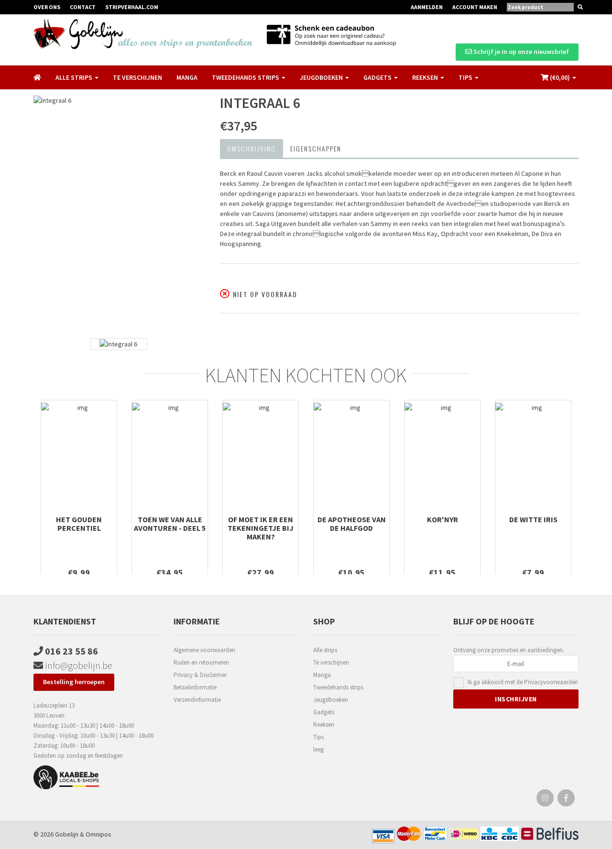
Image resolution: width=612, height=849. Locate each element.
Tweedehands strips (338, 687)
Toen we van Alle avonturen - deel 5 (170, 524)
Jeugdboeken (330, 700)
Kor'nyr (442, 519)
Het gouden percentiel (79, 524)
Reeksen (323, 724)
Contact (83, 7)
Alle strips (325, 650)
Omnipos (98, 834)
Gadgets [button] (378, 77)
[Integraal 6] (119, 214)
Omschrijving (251, 148)
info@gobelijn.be (77, 665)
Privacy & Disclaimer (200, 675)
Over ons (46, 7)
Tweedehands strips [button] (246, 77)
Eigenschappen (315, 148)
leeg (318, 749)
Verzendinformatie (197, 700)
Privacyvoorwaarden (551, 682)
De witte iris (533, 519)
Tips (318, 737)
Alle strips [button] (74, 77)
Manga (186, 77)
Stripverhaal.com (131, 7)
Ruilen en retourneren (201, 662)
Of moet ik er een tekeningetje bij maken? (261, 528)
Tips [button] (466, 77)
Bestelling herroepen (74, 681)
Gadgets (323, 712)
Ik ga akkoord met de (523, 682)
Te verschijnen (137, 77)
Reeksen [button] (425, 77)
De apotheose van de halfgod (351, 524)
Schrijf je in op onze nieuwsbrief (520, 51)
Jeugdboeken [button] (322, 77)
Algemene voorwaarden (204, 650)
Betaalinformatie (195, 687)
